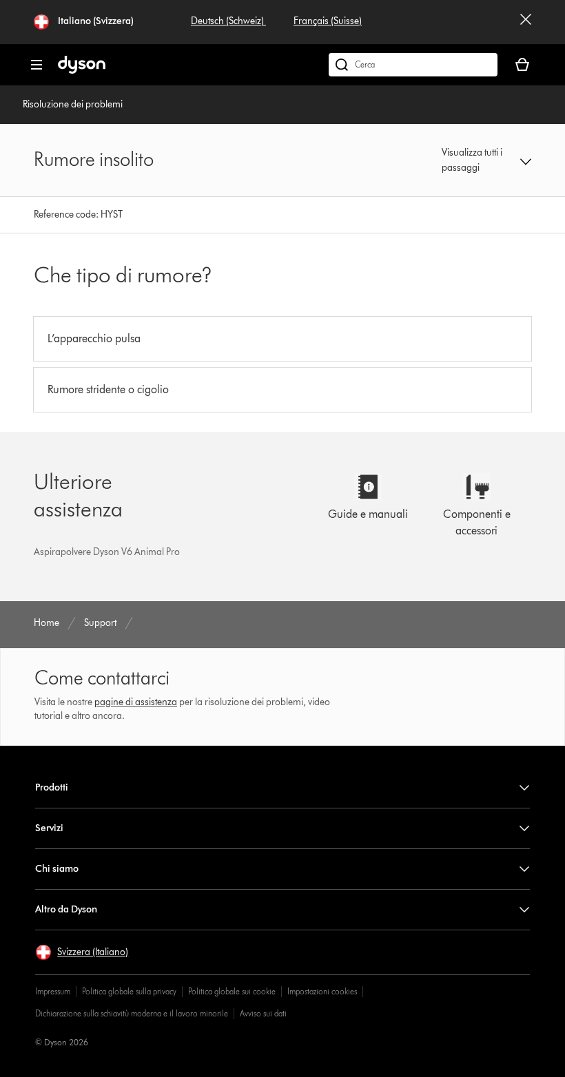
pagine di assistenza (135, 702)
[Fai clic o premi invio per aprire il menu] (36, 65)
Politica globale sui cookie (232, 991)
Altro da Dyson (66, 909)
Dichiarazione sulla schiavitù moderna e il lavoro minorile (131, 1013)
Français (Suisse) (328, 21)
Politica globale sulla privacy (129, 991)
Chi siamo (57, 869)
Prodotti (51, 787)
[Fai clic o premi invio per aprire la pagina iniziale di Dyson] (81, 70)
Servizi (49, 828)
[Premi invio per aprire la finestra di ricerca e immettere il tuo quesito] (413, 64)
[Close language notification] (525, 22)
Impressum (52, 991)
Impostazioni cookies (322, 991)
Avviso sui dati (263, 1013)
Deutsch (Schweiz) (228, 21)
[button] (486, 160)
